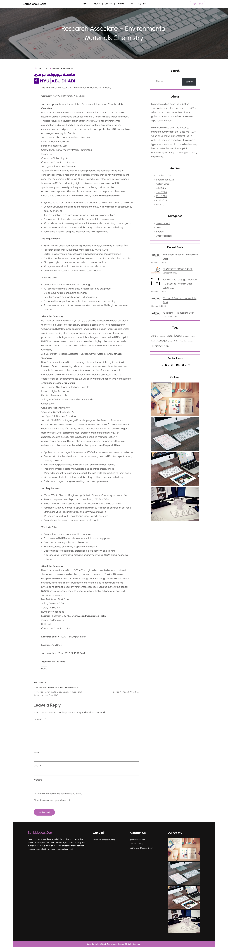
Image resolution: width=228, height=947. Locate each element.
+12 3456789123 (136, 844)
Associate (38, 687)
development (163, 223)
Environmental (56, 687)
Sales (176, 341)
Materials (66, 687)
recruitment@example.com (141, 848)
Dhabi (170, 335)
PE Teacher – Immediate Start (178, 312)
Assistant (163, 336)
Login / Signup (197, 4)
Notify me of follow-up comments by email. (59, 793)
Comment (40, 719)
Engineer (186, 336)
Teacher (157, 346)
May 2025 (161, 196)
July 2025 (161, 188)
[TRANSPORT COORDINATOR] (155, 271)
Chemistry (46, 687)
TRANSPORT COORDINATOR (177, 269)
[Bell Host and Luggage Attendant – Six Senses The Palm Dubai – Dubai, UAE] (155, 282)
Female (153, 341)
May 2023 (161, 204)
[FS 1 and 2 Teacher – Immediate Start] (155, 299)
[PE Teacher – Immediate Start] (155, 314)
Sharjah (160, 231)
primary (170, 341)
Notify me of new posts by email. (54, 800)
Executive (193, 336)
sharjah (190, 341)
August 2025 (162, 183)
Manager (161, 340)
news (159, 227)
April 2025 (161, 200)
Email (37, 766)
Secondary (183, 341)
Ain (158, 336)
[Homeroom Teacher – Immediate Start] (155, 256)
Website (38, 779)
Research (74, 687)
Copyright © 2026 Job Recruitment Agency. (106, 944)
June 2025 (161, 192)
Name (37, 752)
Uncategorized (40, 683)
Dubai (178, 335)
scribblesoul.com (34, 4)
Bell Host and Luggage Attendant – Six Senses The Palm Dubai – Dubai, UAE (180, 283)
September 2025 (165, 179)
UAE (167, 346)
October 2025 (163, 175)
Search (189, 81)
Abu (153, 335)
